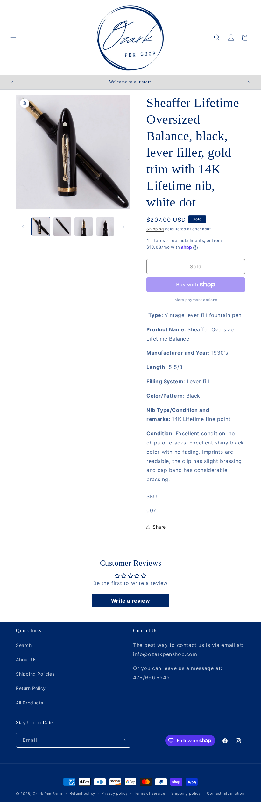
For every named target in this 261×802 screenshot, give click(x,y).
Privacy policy (115, 793)
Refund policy (82, 793)
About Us (26, 659)
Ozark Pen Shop (47, 793)
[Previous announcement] (12, 82)
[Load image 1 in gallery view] (41, 226)
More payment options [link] (195, 299)
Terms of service (149, 793)
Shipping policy (186, 793)
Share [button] (159, 527)
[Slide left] (23, 227)
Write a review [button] (130, 600)
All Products (29, 702)
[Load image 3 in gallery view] (83, 226)
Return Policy (31, 688)
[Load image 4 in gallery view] (105, 226)
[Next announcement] (249, 82)
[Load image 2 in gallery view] (62, 226)
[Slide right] (123, 227)
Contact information (225, 793)
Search (24, 645)
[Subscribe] (123, 740)
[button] (13, 38)
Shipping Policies (35, 673)
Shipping (155, 229)
